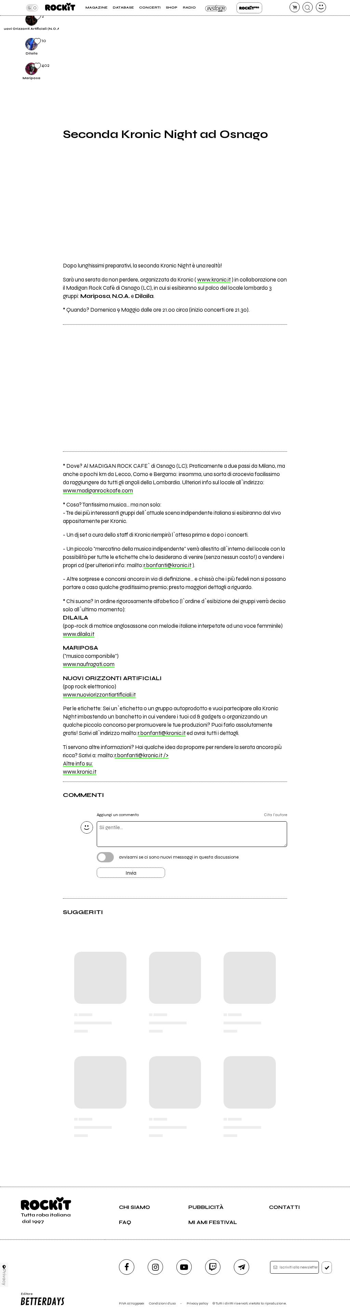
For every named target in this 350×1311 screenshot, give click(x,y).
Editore (25, 1296)
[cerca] (307, 7)
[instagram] (155, 1267)
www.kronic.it (214, 279)
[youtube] (184, 1267)
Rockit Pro (249, 7)
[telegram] (241, 1267)
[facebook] (126, 1267)
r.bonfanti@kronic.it (167, 565)
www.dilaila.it (78, 634)
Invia (130, 873)
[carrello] (295, 7)
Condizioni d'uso (162, 1303)
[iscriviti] (327, 1267)
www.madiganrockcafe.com (98, 490)
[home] (60, 7)
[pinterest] (300, 23)
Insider (216, 8)
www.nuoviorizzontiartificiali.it (99, 694)
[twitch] (212, 1267)
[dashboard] (321, 7)
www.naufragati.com (89, 664)
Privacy (4, 1277)
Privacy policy (197, 1303)
